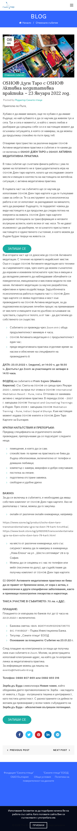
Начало (26, 22)
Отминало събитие (47, 22)
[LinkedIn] (48, 734)
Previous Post (19, 750)
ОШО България (20, 776)
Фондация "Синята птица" (19, 772)
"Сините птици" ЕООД (55, 772)
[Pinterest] (38, 734)
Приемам (38, 825)
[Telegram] (57, 734)
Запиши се (17, 248)
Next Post (60, 750)
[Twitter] (29, 734)
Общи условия (42, 776)
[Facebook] (19, 734)
